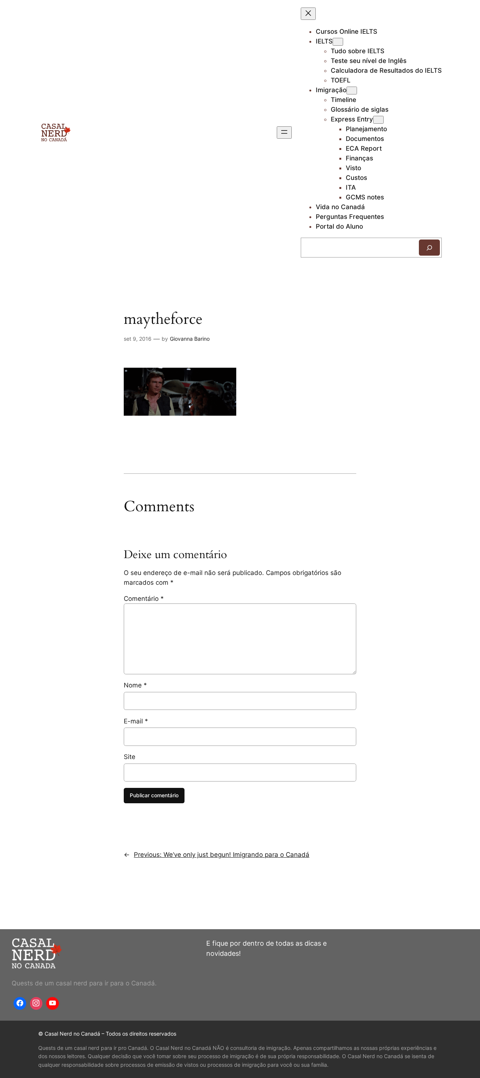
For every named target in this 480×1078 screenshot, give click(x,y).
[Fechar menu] (308, 13)
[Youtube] (52, 1003)
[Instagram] (36, 1003)
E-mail (136, 721)
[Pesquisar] (429, 248)
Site (129, 757)
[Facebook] (20, 1003)
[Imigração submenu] (351, 90)
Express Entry (352, 119)
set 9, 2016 (138, 338)
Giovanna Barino (190, 338)
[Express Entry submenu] (378, 120)
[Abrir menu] (284, 132)
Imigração (331, 90)
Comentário (144, 598)
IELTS (324, 41)
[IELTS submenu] (338, 42)
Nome (135, 685)
